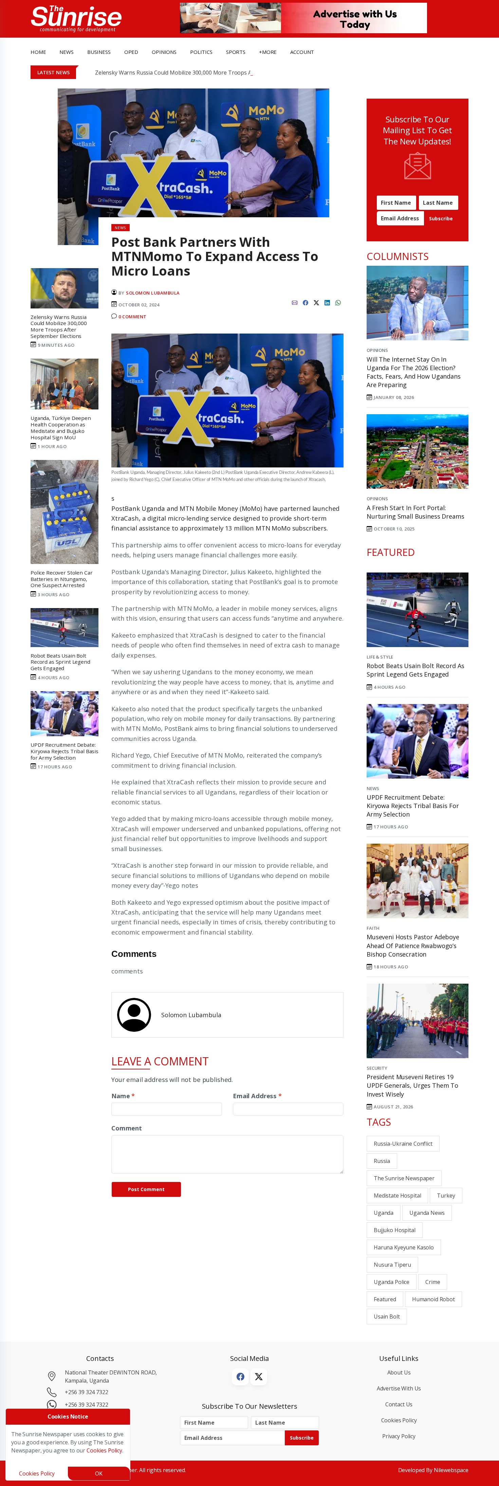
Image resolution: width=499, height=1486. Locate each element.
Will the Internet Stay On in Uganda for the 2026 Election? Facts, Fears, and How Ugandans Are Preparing (414, 372)
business (99, 51)
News (373, 788)
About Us (399, 1372)
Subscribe (441, 218)
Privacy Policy (398, 1436)
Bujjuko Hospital (394, 1230)
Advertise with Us (399, 1388)
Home (38, 51)
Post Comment (146, 1189)
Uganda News (426, 1213)
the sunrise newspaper (404, 1178)
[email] (294, 302)
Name (123, 1095)
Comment (126, 1128)
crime (432, 1282)
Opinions (377, 350)
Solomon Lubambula (153, 293)
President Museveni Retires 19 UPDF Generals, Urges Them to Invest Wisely (412, 1085)
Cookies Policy (399, 1420)
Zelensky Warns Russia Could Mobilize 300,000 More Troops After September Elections (204, 72)
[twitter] (316, 302)
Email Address (257, 1095)
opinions (164, 51)
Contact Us (399, 1404)
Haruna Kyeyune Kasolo (404, 1247)
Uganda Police (391, 1282)
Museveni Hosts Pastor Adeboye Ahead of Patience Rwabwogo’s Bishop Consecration (413, 945)
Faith (373, 928)
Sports (235, 51)
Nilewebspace (451, 1470)
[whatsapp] (338, 302)
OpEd (131, 51)
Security (377, 1068)
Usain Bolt (387, 1316)
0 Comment (132, 317)
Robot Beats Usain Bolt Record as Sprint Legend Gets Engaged (415, 670)
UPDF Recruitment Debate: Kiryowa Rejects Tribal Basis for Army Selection (413, 805)
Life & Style (380, 657)
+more (268, 51)
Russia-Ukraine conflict (403, 1143)
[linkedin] (327, 302)
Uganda (383, 1213)
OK (99, 1473)
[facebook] (305, 302)
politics (201, 51)
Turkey (446, 1195)
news (66, 51)
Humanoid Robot (433, 1299)
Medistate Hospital (397, 1195)
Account (302, 51)
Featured (385, 1299)
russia (382, 1161)
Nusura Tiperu (392, 1264)
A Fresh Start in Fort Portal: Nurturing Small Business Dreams (415, 512)
